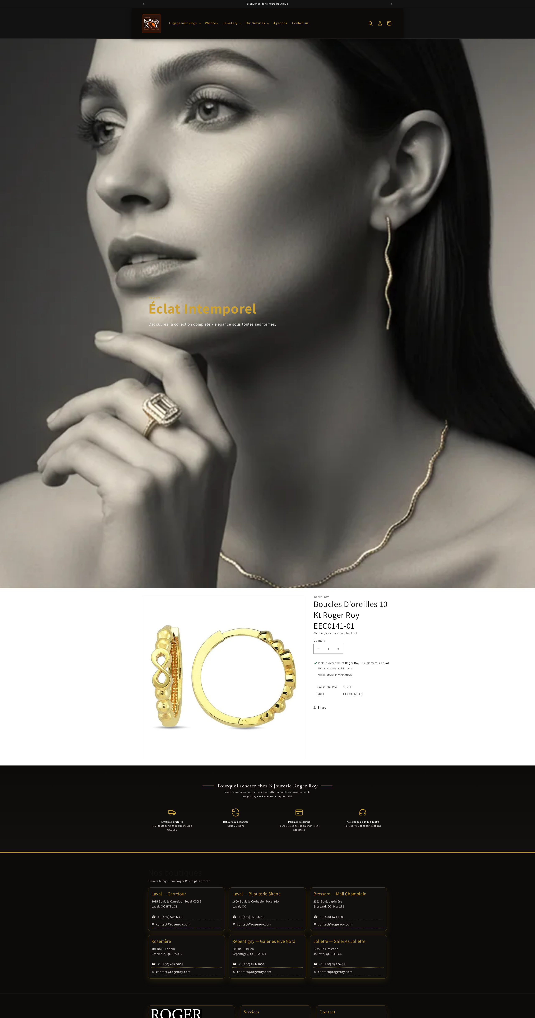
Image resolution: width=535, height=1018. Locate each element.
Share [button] (322, 707)
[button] (185, 23)
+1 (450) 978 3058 (248, 917)
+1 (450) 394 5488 (329, 964)
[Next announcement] (391, 4)
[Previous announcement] (143, 4)
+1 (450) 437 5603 (167, 964)
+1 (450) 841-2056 (248, 964)
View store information (335, 675)
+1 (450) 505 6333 (167, 917)
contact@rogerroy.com (171, 924)
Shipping (319, 633)
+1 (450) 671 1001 (329, 917)
